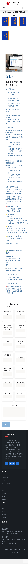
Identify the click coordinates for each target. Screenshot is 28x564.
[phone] (17, 463)
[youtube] (10, 463)
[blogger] (13, 463)
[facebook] (6, 463)
